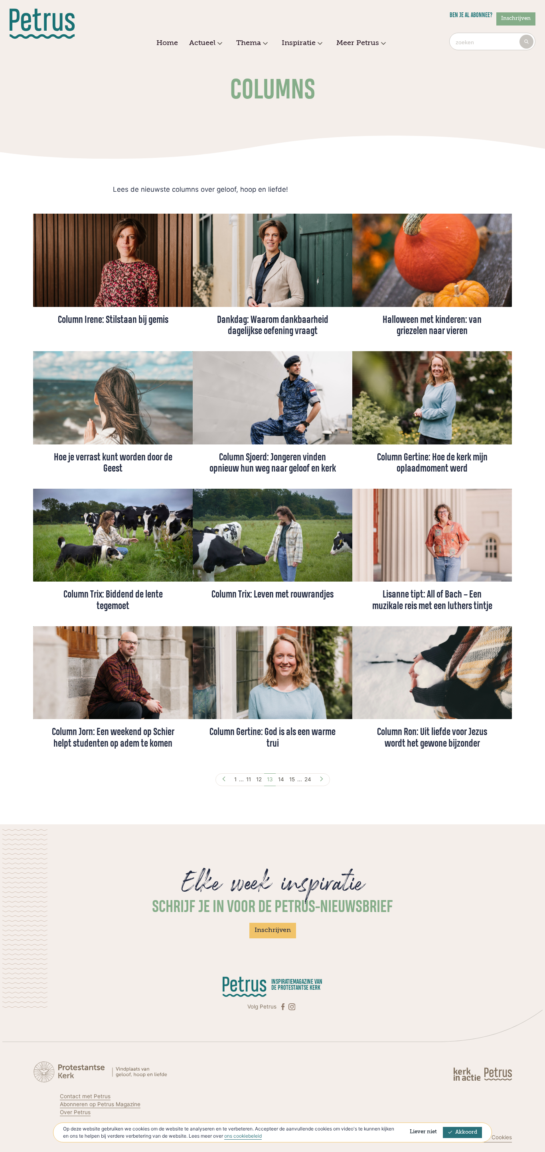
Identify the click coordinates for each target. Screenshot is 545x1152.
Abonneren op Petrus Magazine (100, 1104)
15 (292, 779)
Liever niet (423, 1131)
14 (281, 779)
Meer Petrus (357, 43)
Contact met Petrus (85, 1096)
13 (270, 779)
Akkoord (466, 1132)
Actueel (202, 43)
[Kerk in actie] (468, 1073)
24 (307, 779)
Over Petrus (75, 1112)
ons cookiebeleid (243, 1136)
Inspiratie (299, 43)
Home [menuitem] (167, 43)
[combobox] (492, 41)
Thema (248, 43)
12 (259, 779)
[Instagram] (291, 1006)
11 (248, 779)
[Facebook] (283, 1006)
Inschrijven (516, 18)
